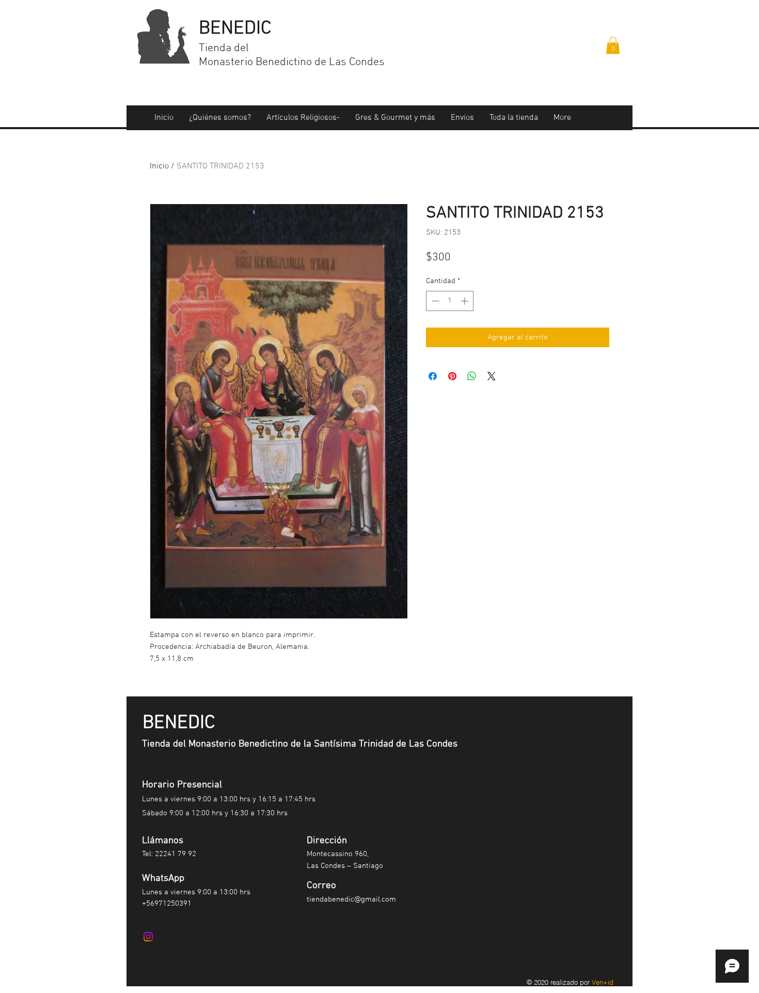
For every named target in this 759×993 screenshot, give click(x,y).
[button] (613, 45)
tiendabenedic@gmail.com (351, 899)
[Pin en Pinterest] (452, 376)
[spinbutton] (449, 301)
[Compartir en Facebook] (432, 376)
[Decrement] (434, 301)
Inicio (159, 166)
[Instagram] (148, 936)
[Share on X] (491, 376)
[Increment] (465, 301)
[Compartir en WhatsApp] (472, 376)
